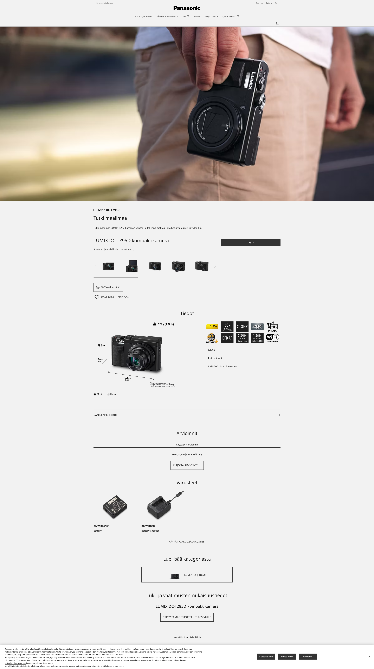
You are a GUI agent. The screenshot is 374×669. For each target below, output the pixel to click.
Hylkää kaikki (287, 656)
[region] (187, 657)
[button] (108, 266)
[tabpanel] (187, 461)
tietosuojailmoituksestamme (40, 663)
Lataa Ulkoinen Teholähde (187, 637)
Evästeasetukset (266, 656)
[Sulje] (369, 656)
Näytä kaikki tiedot (105, 415)
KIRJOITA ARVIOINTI (185, 465)
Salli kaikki (307, 656)
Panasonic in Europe (104, 3)
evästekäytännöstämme (15, 663)
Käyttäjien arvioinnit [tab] (187, 444)
